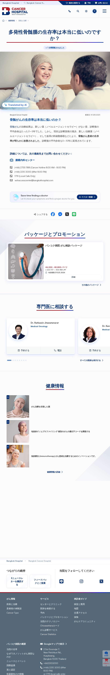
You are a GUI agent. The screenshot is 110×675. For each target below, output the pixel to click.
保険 (76, 617)
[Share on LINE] (74, 214)
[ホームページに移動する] (15, 11)
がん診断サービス (48, 630)
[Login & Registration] (86, 11)
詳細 (73, 277)
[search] (78, 11)
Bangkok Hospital (15, 561)
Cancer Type (13, 612)
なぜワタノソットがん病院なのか (20, 655)
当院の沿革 (12, 649)
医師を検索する (47, 608)
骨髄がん (14, 126)
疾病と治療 (12, 604)
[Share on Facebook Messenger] (60, 214)
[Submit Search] (49, 3)
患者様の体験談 (14, 608)
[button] (69, 11)
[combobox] (37, 3)
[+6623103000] (69, 11)
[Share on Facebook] (53, 214)
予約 (42, 612)
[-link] (61, 581)
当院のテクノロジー (50, 621)
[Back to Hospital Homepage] (3, 20)
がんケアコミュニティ (85, 621)
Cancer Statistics (48, 634)
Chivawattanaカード (49, 625)
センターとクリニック (51, 604)
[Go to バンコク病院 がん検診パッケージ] (26, 261)
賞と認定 (11, 669)
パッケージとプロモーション (54, 617)
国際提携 (11, 665)
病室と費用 (79, 604)
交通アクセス (80, 612)
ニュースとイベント (16, 661)
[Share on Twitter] (67, 214)
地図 (76, 608)
